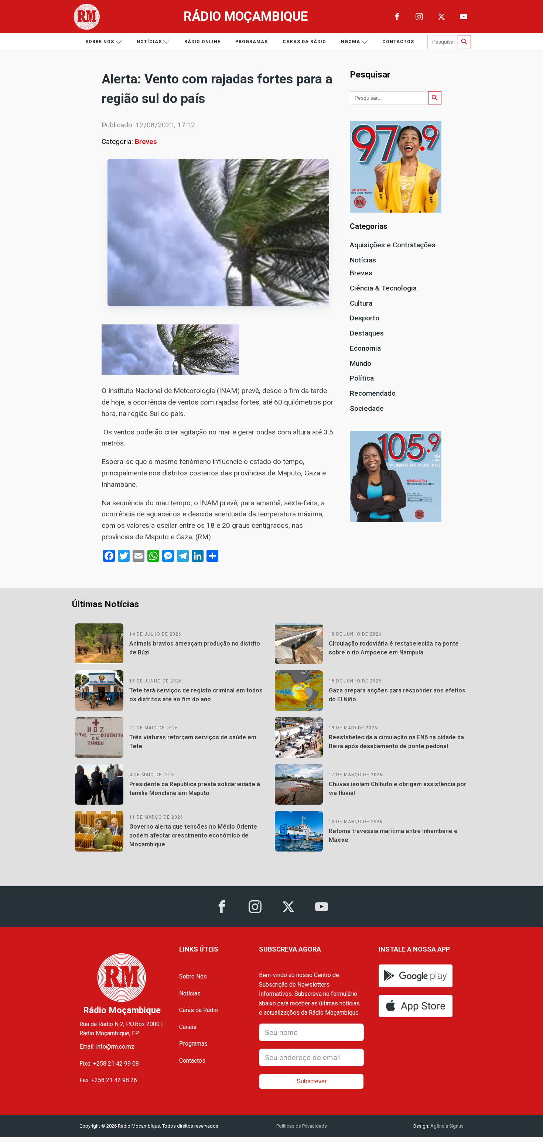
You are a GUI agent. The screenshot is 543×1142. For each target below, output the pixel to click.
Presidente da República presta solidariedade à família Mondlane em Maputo (194, 789)
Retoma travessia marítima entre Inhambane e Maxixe (393, 835)
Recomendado (373, 393)
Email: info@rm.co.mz (106, 1046)
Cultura (361, 303)
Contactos (398, 41)
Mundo (360, 363)
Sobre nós (99, 41)
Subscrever (312, 1081)
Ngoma (350, 41)
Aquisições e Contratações (393, 245)
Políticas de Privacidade (301, 1126)
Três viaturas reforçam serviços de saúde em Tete (192, 742)
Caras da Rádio (304, 41)
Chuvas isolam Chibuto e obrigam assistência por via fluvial (397, 789)
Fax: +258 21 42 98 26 (108, 1080)
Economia (365, 348)
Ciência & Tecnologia (383, 288)
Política (362, 378)
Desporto (364, 318)
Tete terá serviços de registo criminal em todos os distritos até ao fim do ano (196, 695)
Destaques (367, 333)
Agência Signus (446, 1126)
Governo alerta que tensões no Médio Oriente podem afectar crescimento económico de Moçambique (193, 835)
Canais (188, 1027)
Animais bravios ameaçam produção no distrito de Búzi (194, 648)
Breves (146, 141)
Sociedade (367, 408)
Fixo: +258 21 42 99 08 (109, 1063)
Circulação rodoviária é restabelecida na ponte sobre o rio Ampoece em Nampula (394, 648)
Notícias (149, 41)
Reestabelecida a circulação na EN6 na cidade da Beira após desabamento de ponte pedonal (396, 742)
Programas (251, 41)
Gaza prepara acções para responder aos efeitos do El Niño (397, 695)
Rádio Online (202, 41)
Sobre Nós (193, 976)
